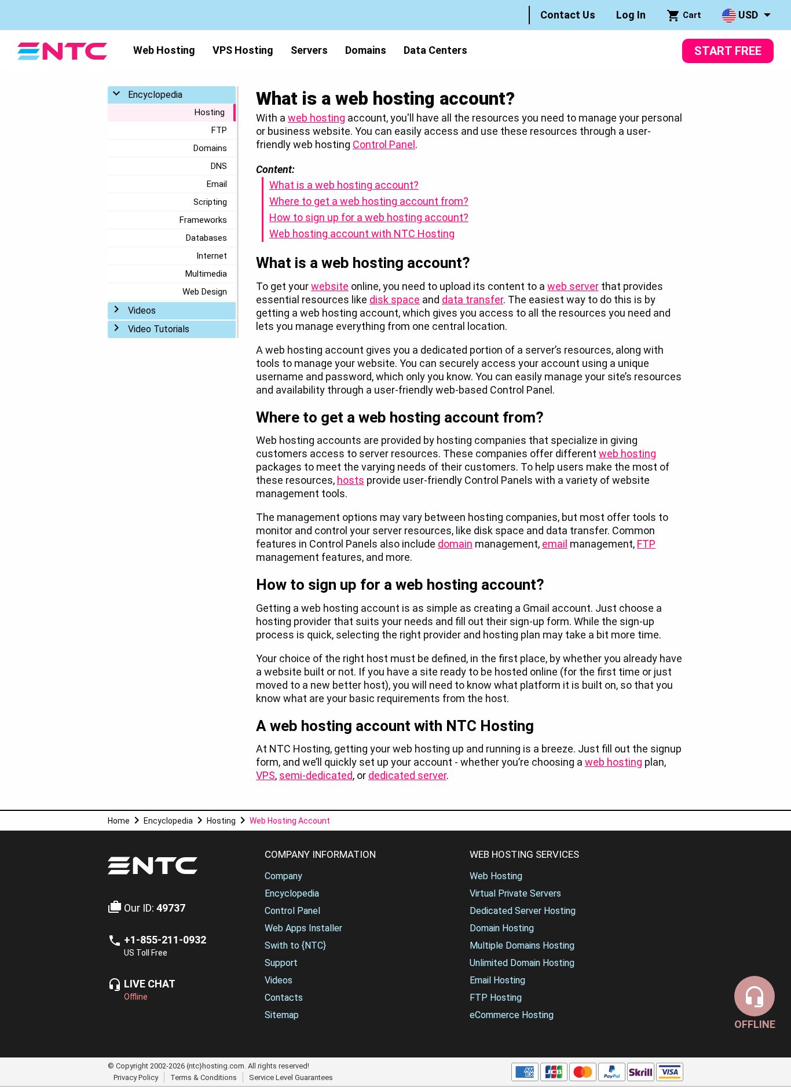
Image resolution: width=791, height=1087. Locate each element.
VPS (265, 775)
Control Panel (384, 144)
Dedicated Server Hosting (523, 910)
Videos (142, 310)
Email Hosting (497, 980)
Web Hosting (164, 50)
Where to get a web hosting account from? (368, 201)
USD (747, 15)
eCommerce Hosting (512, 1014)
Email (217, 184)
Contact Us (567, 15)
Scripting (210, 202)
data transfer (472, 299)
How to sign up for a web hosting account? (368, 217)
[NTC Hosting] (62, 50)
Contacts (284, 997)
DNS (219, 166)
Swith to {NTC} (295, 945)
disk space (394, 299)
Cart (690, 15)
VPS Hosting (243, 50)
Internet (211, 256)
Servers (309, 50)
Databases (206, 238)
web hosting (316, 118)
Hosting (210, 112)
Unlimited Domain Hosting (522, 962)
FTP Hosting (496, 997)
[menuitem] (568, 15)
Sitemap (282, 1014)
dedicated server (407, 775)
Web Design (204, 292)
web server (573, 286)
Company (283, 876)
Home (119, 821)
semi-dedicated (316, 775)
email (554, 544)
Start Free (727, 51)
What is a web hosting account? (344, 185)
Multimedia (206, 274)
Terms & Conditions (203, 1077)
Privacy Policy (135, 1077)
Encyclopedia (155, 94)
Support (281, 962)
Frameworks (203, 220)
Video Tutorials (158, 329)
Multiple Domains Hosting (522, 945)
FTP (219, 130)
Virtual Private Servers (515, 893)
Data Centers (435, 50)
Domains (365, 50)
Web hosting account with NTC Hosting (362, 233)
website (330, 286)
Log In (631, 15)
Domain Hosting (502, 928)
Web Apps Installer (303, 928)
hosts (350, 480)
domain (455, 544)
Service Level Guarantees (291, 1077)
